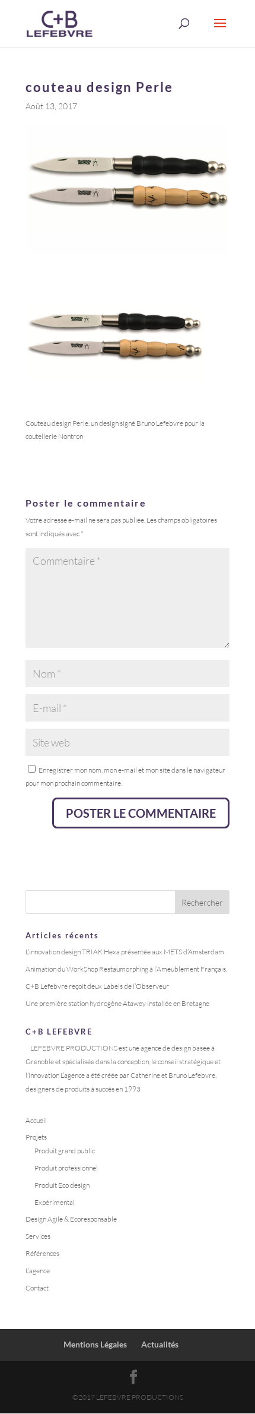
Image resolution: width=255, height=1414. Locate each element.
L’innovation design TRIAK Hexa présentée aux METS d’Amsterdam (125, 951)
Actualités (160, 1344)
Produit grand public (64, 1150)
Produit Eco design (62, 1185)
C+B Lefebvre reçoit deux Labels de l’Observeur (97, 986)
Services (39, 1236)
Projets (36, 1137)
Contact (37, 1287)
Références (42, 1253)
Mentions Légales (95, 1344)
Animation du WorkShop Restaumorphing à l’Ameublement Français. (126, 968)
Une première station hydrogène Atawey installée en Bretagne (117, 1003)
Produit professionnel (66, 1167)
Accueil (36, 1120)
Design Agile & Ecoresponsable (71, 1218)
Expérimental (54, 1202)
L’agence (38, 1270)
